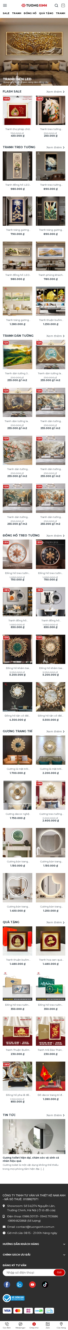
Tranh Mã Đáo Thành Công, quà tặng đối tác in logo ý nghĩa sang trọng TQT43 (50, 1050)
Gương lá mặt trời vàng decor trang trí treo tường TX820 (50, 769)
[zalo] (21, 1284)
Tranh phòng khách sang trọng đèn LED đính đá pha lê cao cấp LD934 (50, 275)
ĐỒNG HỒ (30, 13)
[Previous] (4, 116)
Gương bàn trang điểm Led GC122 (50, 907)
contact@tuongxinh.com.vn (35, 1227)
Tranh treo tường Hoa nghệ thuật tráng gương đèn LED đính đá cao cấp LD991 (50, 185)
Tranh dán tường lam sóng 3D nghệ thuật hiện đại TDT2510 (50, 373)
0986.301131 (30, 1216)
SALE (6, 13)
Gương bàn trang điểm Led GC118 (17, 862)
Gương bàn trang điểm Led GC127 (50, 862)
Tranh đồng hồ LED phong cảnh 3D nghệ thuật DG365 (17, 185)
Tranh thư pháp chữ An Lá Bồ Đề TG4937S (17, 129)
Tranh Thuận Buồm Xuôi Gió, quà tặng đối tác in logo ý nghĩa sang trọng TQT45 (17, 1050)
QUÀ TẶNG (46, 13)
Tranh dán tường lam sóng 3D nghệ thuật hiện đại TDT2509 (17, 421)
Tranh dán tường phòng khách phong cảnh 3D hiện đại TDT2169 (50, 517)
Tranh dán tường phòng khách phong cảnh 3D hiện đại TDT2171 (17, 517)
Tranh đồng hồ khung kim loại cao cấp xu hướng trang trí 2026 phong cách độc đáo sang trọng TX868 (17, 621)
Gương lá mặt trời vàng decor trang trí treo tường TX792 (17, 769)
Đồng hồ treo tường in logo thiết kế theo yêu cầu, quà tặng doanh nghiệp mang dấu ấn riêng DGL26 (17, 1005)
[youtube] (34, 1284)
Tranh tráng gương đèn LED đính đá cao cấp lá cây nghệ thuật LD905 (50, 230)
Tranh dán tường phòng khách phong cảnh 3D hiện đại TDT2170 (50, 421)
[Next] (63, 116)
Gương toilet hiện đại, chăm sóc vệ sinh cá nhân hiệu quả (31, 1159)
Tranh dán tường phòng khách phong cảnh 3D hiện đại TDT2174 (50, 469)
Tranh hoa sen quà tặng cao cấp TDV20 (50, 960)
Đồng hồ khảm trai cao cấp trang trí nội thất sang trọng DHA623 (50, 668)
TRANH (16, 13)
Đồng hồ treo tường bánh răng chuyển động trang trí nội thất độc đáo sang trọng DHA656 (50, 573)
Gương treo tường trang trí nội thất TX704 (50, 814)
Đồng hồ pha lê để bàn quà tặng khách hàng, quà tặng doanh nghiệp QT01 (17, 1095)
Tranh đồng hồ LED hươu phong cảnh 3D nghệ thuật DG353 (17, 275)
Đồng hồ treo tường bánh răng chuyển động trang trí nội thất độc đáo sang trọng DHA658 (17, 573)
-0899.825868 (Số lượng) (24, 1220)
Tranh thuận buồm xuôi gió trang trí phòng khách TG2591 (50, 320)
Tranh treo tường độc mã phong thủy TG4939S (50, 129)
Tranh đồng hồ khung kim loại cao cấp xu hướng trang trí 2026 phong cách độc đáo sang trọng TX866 (50, 621)
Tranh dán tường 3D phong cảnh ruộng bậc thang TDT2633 (17, 373)
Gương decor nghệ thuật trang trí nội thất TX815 (17, 814)
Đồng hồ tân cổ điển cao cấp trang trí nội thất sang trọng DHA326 (50, 716)
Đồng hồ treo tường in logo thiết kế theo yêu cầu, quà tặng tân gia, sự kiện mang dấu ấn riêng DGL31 (50, 1005)
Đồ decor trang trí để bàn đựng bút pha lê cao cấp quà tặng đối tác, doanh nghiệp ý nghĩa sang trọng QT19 (50, 1095)
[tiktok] (47, 1284)
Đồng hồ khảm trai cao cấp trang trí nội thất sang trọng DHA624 (17, 668)
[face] (9, 1284)
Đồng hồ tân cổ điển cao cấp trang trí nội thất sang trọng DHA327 (17, 716)
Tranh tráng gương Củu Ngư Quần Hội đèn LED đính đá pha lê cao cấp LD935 (17, 230)
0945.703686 (49, 1216)
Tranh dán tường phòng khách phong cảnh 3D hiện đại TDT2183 (17, 469)
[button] (5, 5)
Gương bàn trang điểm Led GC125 (17, 907)
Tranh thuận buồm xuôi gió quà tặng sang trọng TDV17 (17, 960)
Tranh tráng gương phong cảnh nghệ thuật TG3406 (17, 320)
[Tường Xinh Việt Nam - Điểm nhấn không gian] (34, 5)
